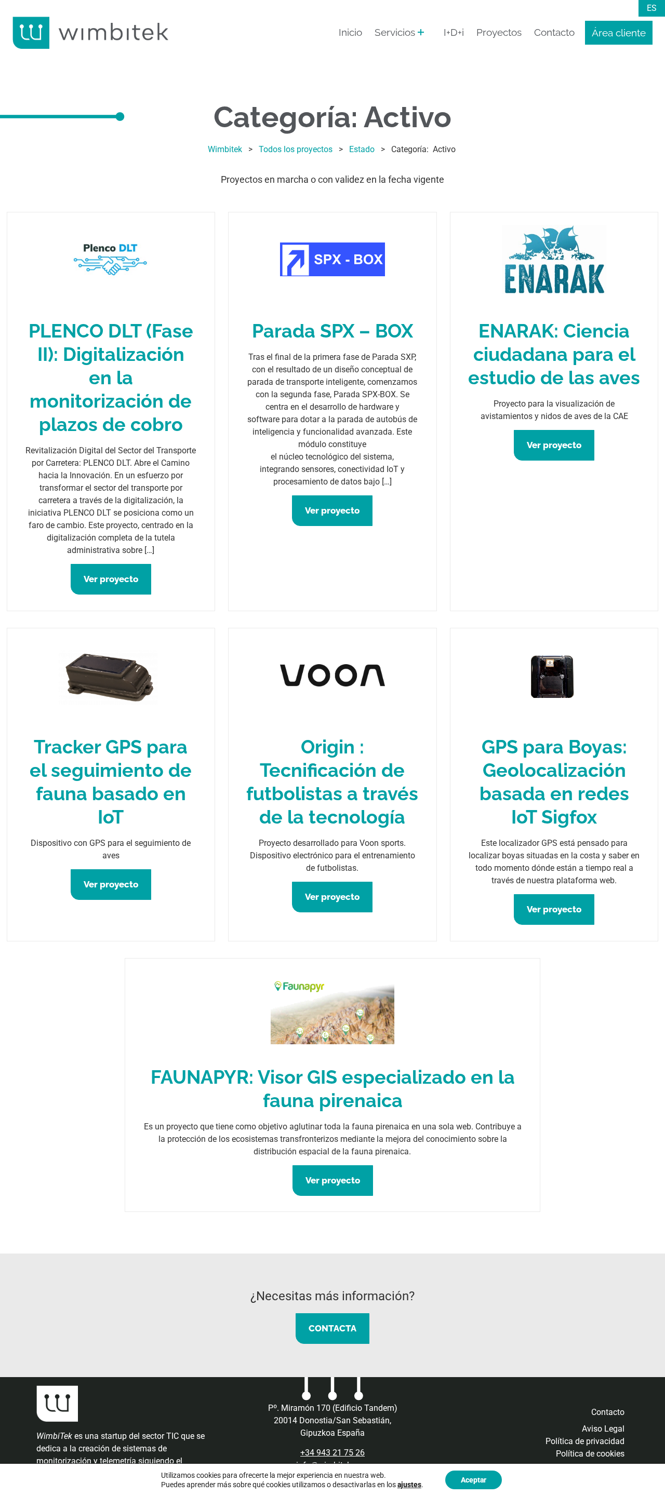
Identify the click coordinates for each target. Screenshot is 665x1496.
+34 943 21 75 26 (332, 1453)
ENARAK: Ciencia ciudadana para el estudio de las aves (554, 354)
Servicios (395, 32)
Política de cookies (590, 1454)
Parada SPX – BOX (332, 331)
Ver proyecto (111, 579)
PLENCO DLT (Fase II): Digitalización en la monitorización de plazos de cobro (111, 377)
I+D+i (454, 32)
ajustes (409, 1484)
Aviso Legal (603, 1429)
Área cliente (619, 32)
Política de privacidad (585, 1441)
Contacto (554, 32)
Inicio (350, 32)
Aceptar (473, 1480)
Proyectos (499, 32)
